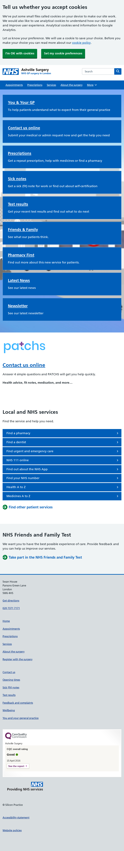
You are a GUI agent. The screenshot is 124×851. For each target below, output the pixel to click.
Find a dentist (16, 442)
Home (6, 621)
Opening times (11, 679)
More (91, 85)
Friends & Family (23, 229)
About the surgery (72, 85)
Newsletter (18, 306)
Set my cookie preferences (63, 53)
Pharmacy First (21, 255)
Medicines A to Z (18, 496)
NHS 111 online (17, 460)
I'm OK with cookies (19, 53)
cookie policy (81, 43)
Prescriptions (34, 85)
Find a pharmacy (18, 433)
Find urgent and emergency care (29, 451)
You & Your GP (21, 102)
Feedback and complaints (18, 702)
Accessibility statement (16, 817)
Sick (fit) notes (11, 687)
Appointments (14, 85)
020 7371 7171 (11, 608)
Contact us (9, 672)
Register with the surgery (17, 659)
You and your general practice (21, 718)
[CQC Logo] (16, 738)
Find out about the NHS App (27, 469)
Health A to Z (16, 487)
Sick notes (17, 178)
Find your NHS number (22, 478)
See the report (16, 766)
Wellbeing (9, 710)
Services (51, 85)
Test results (18, 204)
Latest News (19, 280)
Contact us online (24, 128)
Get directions (11, 600)
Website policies (12, 830)
